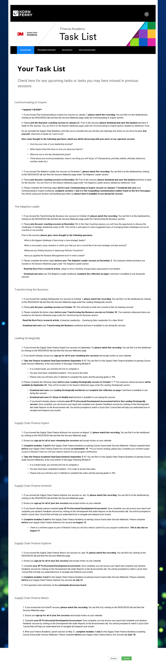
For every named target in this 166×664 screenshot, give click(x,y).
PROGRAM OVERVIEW (46, 50)
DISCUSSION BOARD (87, 50)
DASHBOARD (25, 50)
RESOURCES (67, 50)
